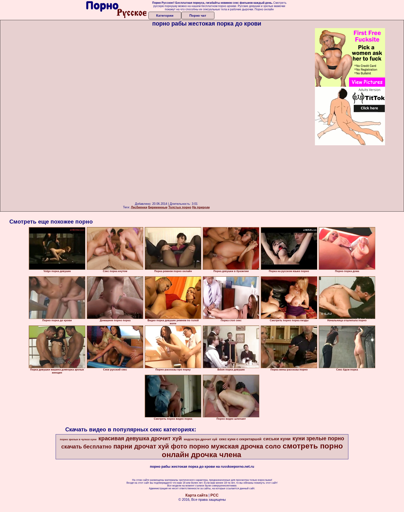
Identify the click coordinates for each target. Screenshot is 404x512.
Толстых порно (179, 207)
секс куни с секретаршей (240, 439)
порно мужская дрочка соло (235, 446)
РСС (214, 495)
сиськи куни (277, 438)
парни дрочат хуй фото (150, 446)
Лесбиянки (139, 207)
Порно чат (197, 15)
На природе (201, 207)
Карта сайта (196, 495)
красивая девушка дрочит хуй (140, 438)
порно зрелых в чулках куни (78, 439)
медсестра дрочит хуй (200, 439)
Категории (164, 15)
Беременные (157, 207)
